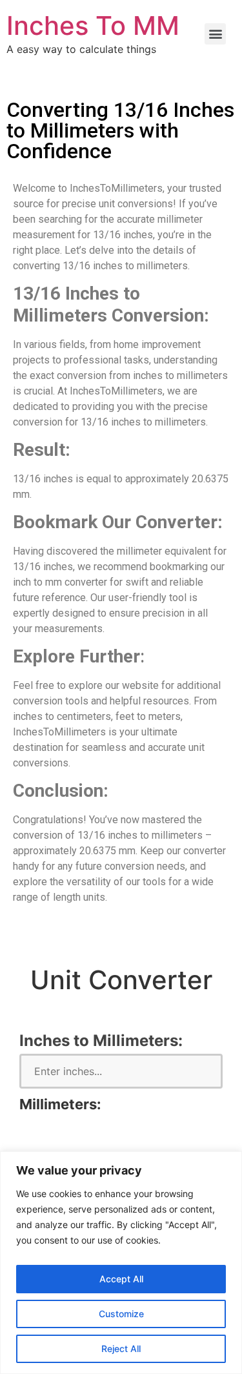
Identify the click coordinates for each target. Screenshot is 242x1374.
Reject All (121, 1348)
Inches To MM (92, 25)
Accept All (121, 1278)
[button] (215, 34)
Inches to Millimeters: (101, 1041)
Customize (121, 1313)
